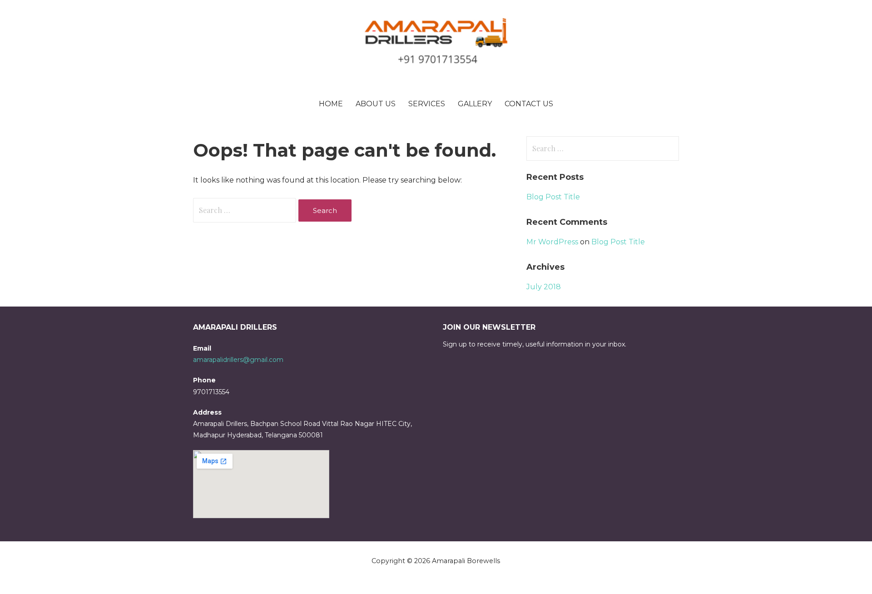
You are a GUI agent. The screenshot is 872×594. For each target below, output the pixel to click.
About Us (376, 103)
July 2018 (543, 286)
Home (331, 103)
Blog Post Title (553, 197)
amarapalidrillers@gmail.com (238, 360)
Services (426, 103)
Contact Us (529, 103)
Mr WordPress (552, 242)
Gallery (475, 103)
